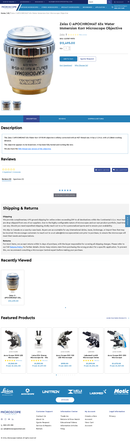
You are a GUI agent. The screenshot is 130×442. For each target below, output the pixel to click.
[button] (120, 170)
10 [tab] (75, 375)
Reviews (62, 119)
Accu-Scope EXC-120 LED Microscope (65, 356)
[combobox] (97, 2)
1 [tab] (65, 308)
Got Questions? (66, 65)
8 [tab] (71, 375)
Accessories (24, 1)
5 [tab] (64, 375)
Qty (61, 48)
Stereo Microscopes (50, 7)
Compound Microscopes (29, 7)
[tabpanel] (12, 287)
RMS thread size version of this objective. (34, 149)
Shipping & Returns (96, 119)
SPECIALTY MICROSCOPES (70, 7)
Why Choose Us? (81, 65)
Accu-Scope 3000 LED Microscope (13, 356)
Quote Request (87, 59)
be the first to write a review (65, 195)
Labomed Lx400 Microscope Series (91, 356)
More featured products (116, 318)
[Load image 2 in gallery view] (17, 105)
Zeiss (62, 34)
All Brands (65, 400)
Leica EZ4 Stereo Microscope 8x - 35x (39, 356)
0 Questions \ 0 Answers (11, 172)
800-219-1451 (119, 8)
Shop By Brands (8, 1)
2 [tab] (58, 375)
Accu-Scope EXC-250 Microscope (117, 356)
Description (31, 119)
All (8, 13)
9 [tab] (73, 375)
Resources (39, 1)
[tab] (6, 179)
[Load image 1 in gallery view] (6, 105)
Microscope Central (14, 438)
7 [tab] (69, 375)
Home (3, 13)
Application (100, 7)
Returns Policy (16, 247)
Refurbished (88, 7)
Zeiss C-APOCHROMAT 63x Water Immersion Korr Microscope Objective (13, 297)
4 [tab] (62, 375)
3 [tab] (60, 375)
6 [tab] (67, 375)
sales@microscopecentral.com (60, 1)
